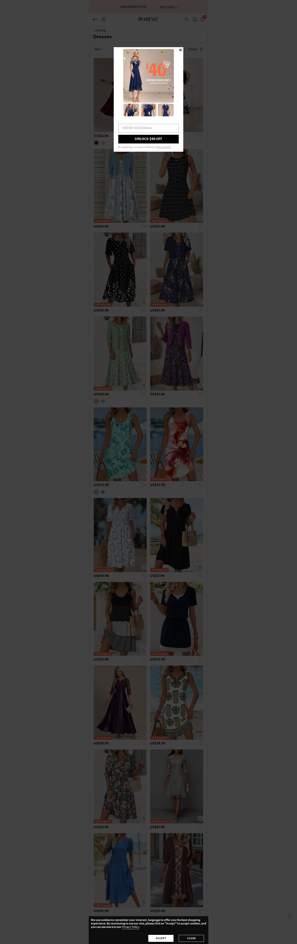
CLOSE (191, 938)
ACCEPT (161, 938)
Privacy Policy (130, 927)
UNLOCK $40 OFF (148, 139)
